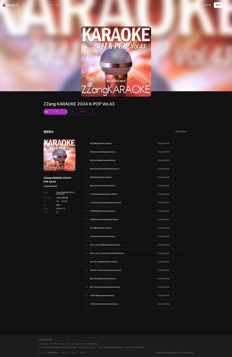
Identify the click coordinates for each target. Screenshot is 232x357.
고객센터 (73, 352)
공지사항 (207, 5)
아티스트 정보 (180, 132)
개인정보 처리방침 (52, 352)
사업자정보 (82, 352)
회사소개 (41, 352)
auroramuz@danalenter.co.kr (112, 347)
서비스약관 (64, 352)
